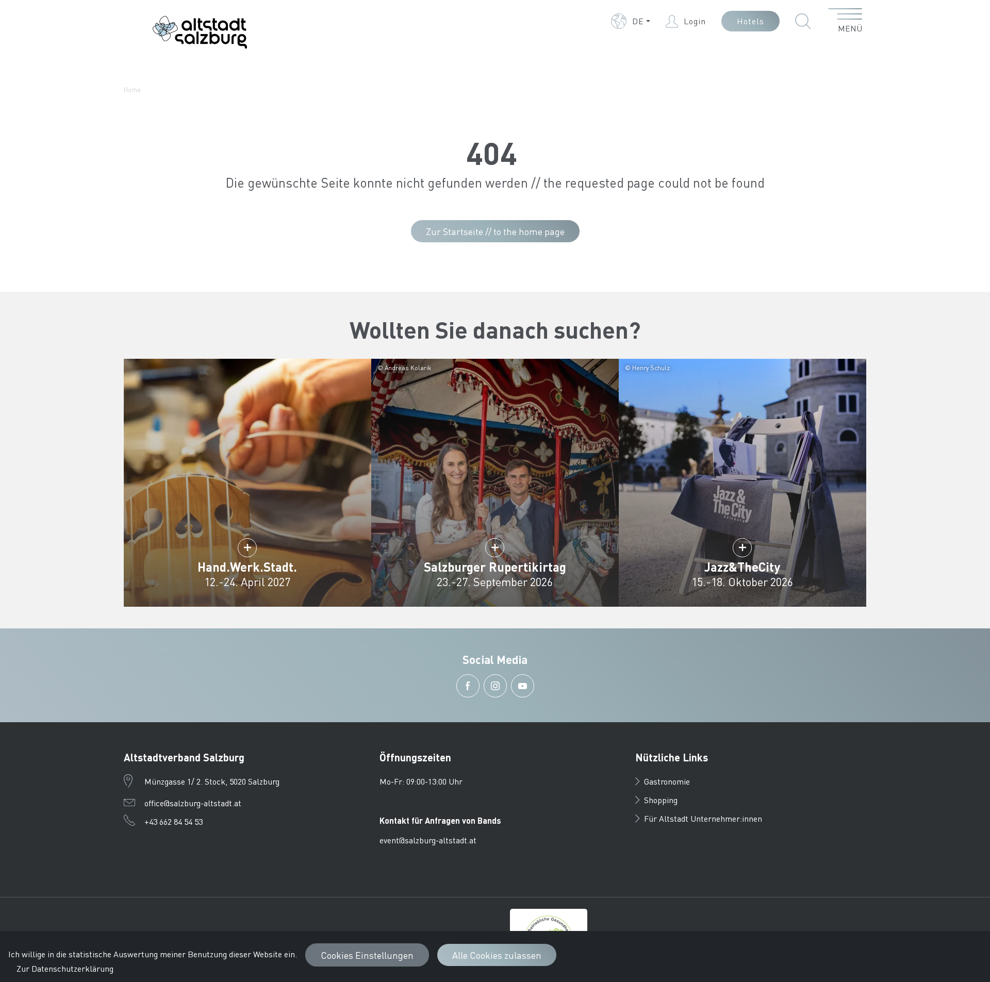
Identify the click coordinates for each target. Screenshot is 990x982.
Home (132, 89)
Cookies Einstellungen (367, 955)
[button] (630, 21)
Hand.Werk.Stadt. (247, 567)
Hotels (750, 20)
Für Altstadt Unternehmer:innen (703, 818)
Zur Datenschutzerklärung (64, 968)
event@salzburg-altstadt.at (428, 840)
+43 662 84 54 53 (173, 821)
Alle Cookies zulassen (496, 955)
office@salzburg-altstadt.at (192, 802)
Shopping (661, 799)
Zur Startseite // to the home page (495, 231)
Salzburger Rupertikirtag (495, 567)
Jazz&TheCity (742, 567)
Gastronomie (667, 781)
